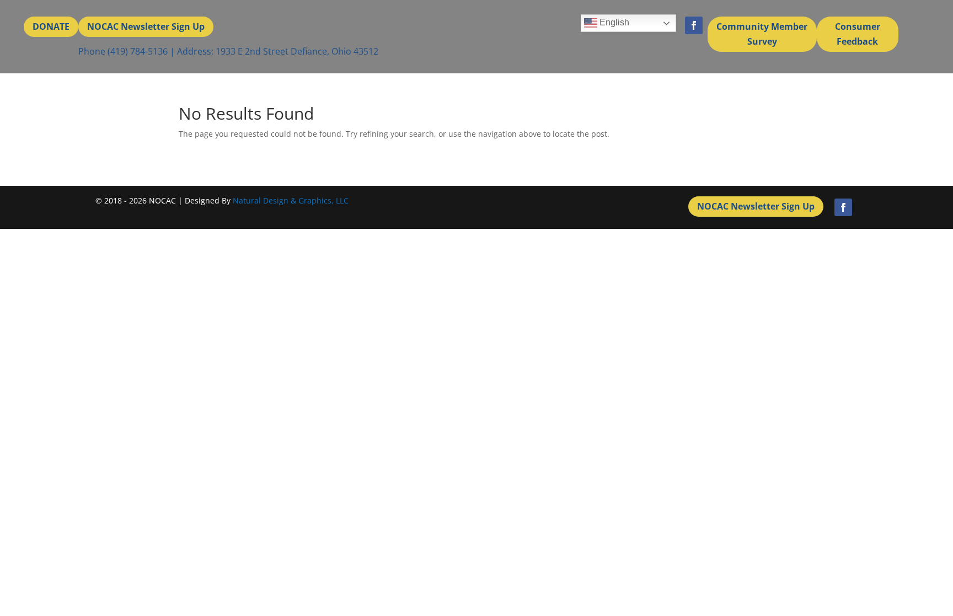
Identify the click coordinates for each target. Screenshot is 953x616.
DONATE (51, 26)
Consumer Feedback (857, 33)
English (613, 22)
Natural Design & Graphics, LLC (291, 200)
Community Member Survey (761, 33)
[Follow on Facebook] (694, 25)
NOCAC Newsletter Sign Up (146, 26)
